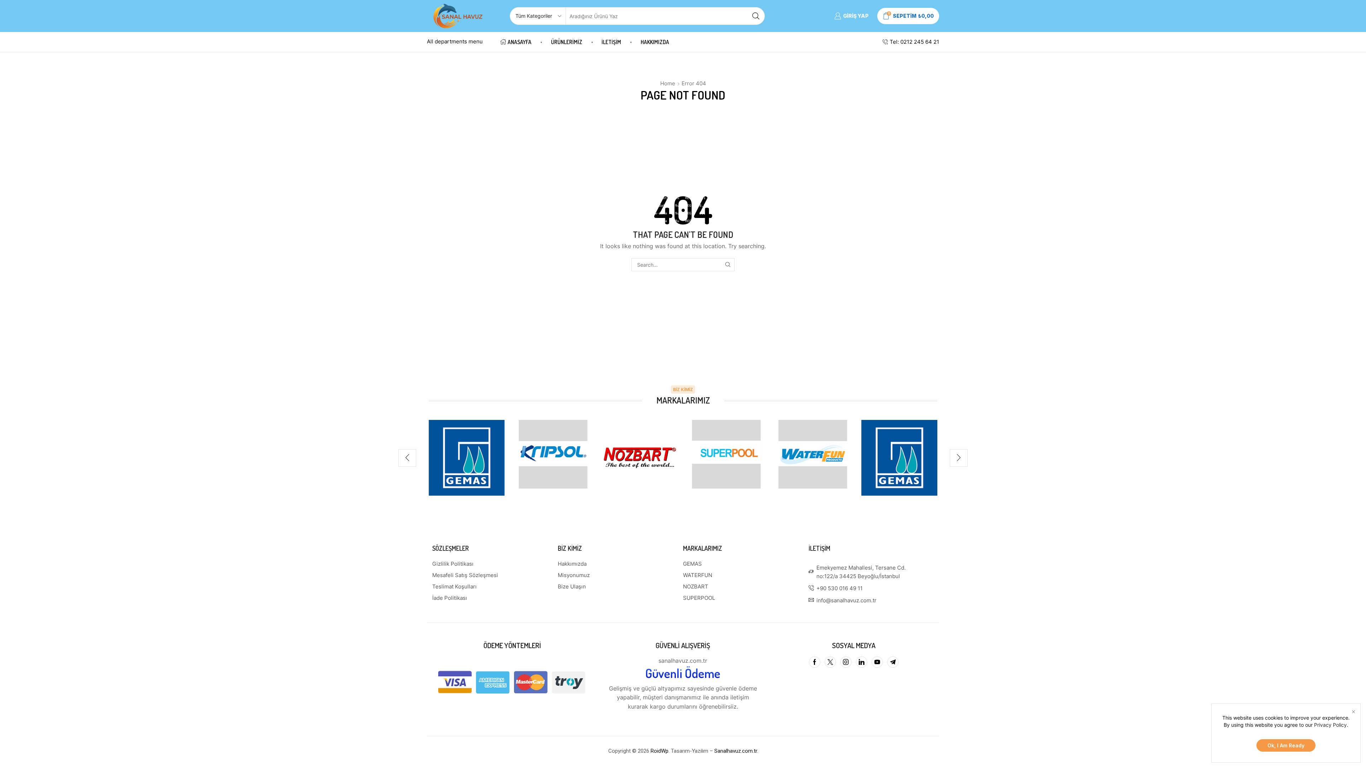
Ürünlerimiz (566, 42)
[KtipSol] (553, 454)
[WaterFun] (813, 454)
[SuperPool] (726, 454)
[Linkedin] (861, 662)
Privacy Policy (1330, 725)
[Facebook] (814, 662)
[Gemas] (466, 458)
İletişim (611, 42)
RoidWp (659, 751)
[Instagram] (846, 662)
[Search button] (755, 16)
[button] (407, 458)
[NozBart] (640, 458)
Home (667, 83)
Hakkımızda (655, 42)
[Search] (728, 264)
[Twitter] (830, 662)
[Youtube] (877, 662)
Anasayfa (519, 42)
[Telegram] (893, 662)
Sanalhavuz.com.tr (735, 751)
